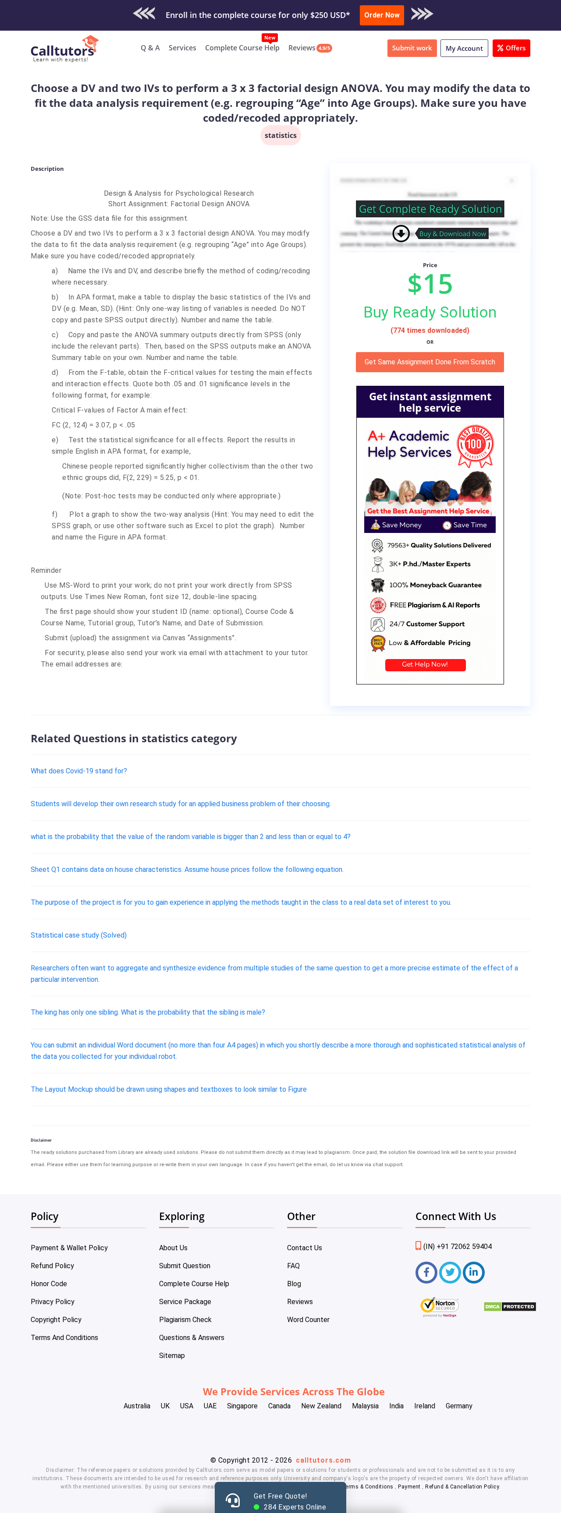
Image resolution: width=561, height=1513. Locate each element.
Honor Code (49, 1284)
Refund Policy (52, 1266)
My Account (464, 48)
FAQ (293, 1266)
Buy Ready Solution (430, 312)
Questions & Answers (191, 1337)
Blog (294, 1284)
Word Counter (308, 1319)
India (396, 1406)
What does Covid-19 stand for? (79, 771)
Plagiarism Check (185, 1319)
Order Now (382, 15)
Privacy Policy (53, 1302)
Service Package (185, 1302)
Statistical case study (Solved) (79, 935)
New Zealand (321, 1406)
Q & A (150, 48)
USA (186, 1406)
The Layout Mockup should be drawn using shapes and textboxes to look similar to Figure (169, 1089)
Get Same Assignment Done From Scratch (430, 362)
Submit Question (184, 1266)
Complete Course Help (242, 48)
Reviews (302, 48)
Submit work (412, 47)
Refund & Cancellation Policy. (463, 1487)
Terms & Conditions (368, 1487)
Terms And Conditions (64, 1337)
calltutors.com (323, 1460)
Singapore (242, 1406)
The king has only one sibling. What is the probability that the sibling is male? (148, 1012)
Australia (137, 1406)
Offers (515, 47)
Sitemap (172, 1355)
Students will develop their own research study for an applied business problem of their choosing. (181, 804)
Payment (410, 1487)
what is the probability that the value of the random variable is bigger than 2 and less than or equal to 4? (191, 836)
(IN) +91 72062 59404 (457, 1246)
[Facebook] (426, 1273)
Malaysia (365, 1406)
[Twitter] (450, 1273)
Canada (279, 1406)
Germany (459, 1406)
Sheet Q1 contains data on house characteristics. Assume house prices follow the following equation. (187, 869)
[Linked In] (474, 1273)
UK (165, 1406)
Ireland (424, 1406)
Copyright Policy (56, 1319)
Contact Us (304, 1248)
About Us (173, 1248)
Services (182, 48)
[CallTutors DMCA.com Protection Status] (509, 1309)
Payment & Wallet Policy (69, 1248)
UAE (210, 1406)
